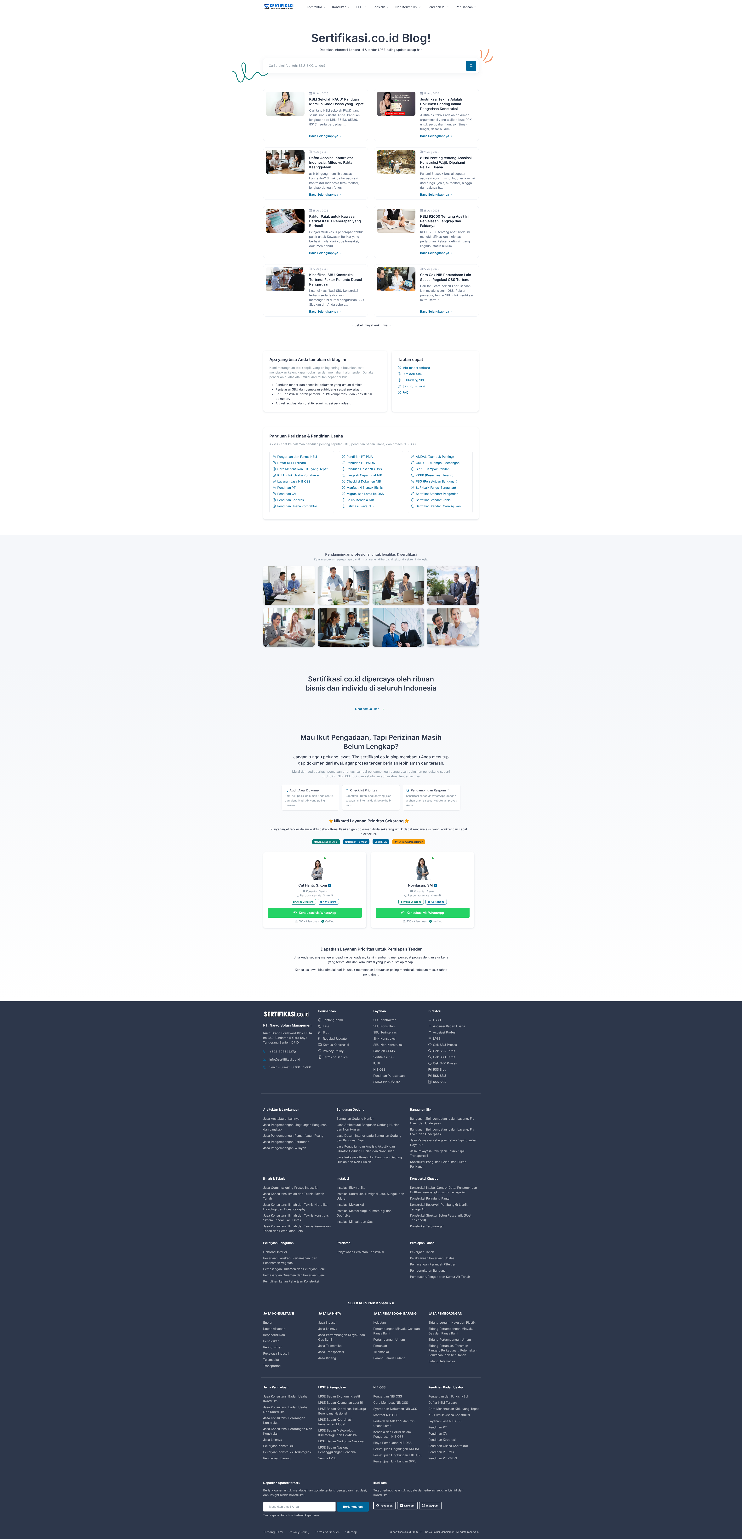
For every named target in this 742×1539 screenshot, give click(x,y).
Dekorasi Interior (275, 1252)
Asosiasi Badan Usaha (449, 1026)
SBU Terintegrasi (385, 1032)
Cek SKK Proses (445, 1063)
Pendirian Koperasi (291, 500)
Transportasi (272, 1366)
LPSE (437, 1038)
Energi (267, 1322)
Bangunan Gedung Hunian (355, 1118)
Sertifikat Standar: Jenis (433, 500)
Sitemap (351, 1532)
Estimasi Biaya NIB (360, 506)
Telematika (271, 1360)
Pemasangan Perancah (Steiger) (433, 1264)
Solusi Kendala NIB (360, 500)
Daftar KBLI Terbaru (291, 463)
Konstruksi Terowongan (427, 1226)
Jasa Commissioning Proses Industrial (290, 1187)
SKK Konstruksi (413, 386)
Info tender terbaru (416, 368)
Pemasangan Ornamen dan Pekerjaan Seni (294, 1269)
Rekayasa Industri (276, 1353)
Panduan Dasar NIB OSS (364, 469)
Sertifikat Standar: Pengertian (437, 494)
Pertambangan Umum (389, 1339)
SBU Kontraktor (384, 1020)
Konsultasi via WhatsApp (317, 913)
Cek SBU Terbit (444, 1057)
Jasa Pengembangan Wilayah (284, 1148)
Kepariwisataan (274, 1329)
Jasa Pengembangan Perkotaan (286, 1142)
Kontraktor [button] (314, 7)
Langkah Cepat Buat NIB (364, 475)
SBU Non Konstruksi (387, 1045)
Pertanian (380, 1346)
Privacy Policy (333, 1051)
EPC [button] (359, 7)
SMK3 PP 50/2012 (386, 1082)
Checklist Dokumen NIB (364, 481)
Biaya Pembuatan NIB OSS (392, 1443)
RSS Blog (439, 1069)
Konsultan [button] (339, 7)
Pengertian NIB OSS (387, 1396)
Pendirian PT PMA (360, 457)
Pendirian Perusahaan (389, 1076)
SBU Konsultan (384, 1026)
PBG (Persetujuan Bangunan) (436, 481)
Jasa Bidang (327, 1358)
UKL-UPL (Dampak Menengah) (438, 463)
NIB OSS (379, 1069)
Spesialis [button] (379, 7)
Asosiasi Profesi (444, 1032)
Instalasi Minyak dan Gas (355, 1222)
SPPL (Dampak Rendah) (433, 469)
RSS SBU (439, 1076)
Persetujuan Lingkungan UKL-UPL (397, 1455)
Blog (326, 1032)
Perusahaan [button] (464, 7)
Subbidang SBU (413, 380)
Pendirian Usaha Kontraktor (297, 506)
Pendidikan (271, 1341)
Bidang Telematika (441, 1361)
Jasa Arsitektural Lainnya (281, 1118)
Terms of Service (335, 1057)
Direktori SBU (412, 374)
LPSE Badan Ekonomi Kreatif (339, 1396)
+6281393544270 (282, 1052)
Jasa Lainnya (327, 1329)
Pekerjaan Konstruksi (278, 1446)
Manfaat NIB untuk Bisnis (365, 487)
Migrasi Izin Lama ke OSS (365, 494)
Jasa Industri (327, 1322)
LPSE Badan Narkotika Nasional (341, 1441)
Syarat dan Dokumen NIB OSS (395, 1409)
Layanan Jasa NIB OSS (293, 481)
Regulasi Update (335, 1038)
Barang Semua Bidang (389, 1358)
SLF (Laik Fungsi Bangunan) (436, 487)
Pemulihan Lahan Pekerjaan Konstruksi (291, 1281)
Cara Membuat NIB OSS (390, 1402)
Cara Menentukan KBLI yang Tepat (302, 469)
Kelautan (379, 1322)
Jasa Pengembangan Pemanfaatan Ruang (293, 1135)
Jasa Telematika (330, 1346)
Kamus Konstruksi (336, 1045)
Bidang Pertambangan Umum (449, 1339)
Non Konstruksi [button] (406, 7)
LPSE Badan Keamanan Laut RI (340, 1402)
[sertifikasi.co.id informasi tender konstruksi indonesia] (278, 7)
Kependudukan (274, 1335)
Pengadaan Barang (277, 1458)
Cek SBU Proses (445, 1045)
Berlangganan (353, 1506)
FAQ (405, 392)
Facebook (386, 1505)
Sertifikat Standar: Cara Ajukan (438, 506)
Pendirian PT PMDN (361, 463)
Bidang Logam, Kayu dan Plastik (452, 1322)
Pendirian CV (286, 494)
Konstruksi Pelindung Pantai (430, 1198)
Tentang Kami (333, 1020)
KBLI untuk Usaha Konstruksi (298, 475)
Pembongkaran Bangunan (428, 1270)
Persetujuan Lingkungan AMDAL (396, 1449)
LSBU (437, 1020)
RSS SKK (439, 1082)
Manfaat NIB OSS (385, 1415)
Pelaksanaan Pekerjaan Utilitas (432, 1258)
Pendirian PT (286, 487)
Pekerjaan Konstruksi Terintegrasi (287, 1452)
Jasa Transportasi (331, 1352)
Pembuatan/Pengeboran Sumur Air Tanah (440, 1277)
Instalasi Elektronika (351, 1187)
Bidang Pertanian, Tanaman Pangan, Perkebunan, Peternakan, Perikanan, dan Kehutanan (452, 1350)
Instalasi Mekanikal (350, 1204)
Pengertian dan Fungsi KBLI (297, 457)
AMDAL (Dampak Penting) (435, 457)
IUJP (376, 1063)
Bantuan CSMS (384, 1051)
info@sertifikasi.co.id (284, 1059)
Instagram (432, 1505)
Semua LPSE (327, 1458)
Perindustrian (272, 1347)
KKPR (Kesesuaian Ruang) (435, 475)
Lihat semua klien (367, 709)
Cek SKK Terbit (444, 1051)
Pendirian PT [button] (436, 7)
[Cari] (471, 66)
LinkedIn (409, 1505)
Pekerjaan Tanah (422, 1252)
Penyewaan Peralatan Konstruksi (360, 1252)
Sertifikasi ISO (383, 1057)
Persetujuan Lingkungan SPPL (394, 1461)
